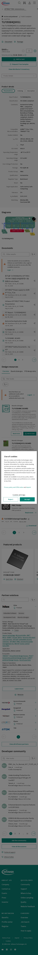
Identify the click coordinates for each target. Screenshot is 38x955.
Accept (27, 499)
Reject (10, 499)
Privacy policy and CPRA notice (13, 487)
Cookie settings (19, 495)
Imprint (28, 487)
